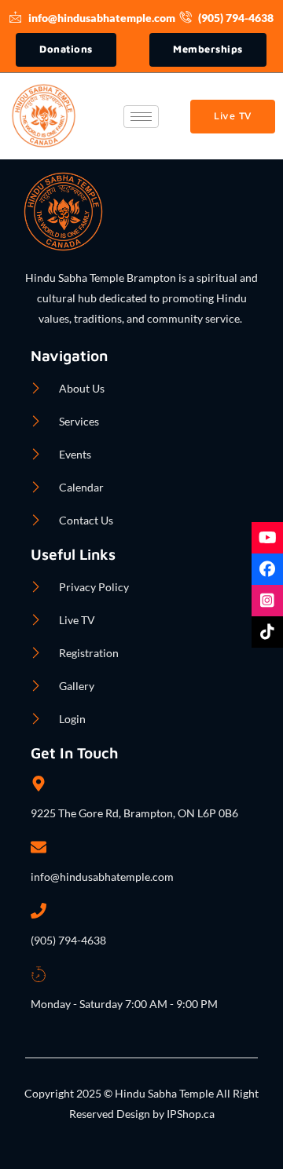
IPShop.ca (189, 1113)
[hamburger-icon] (141, 116)
